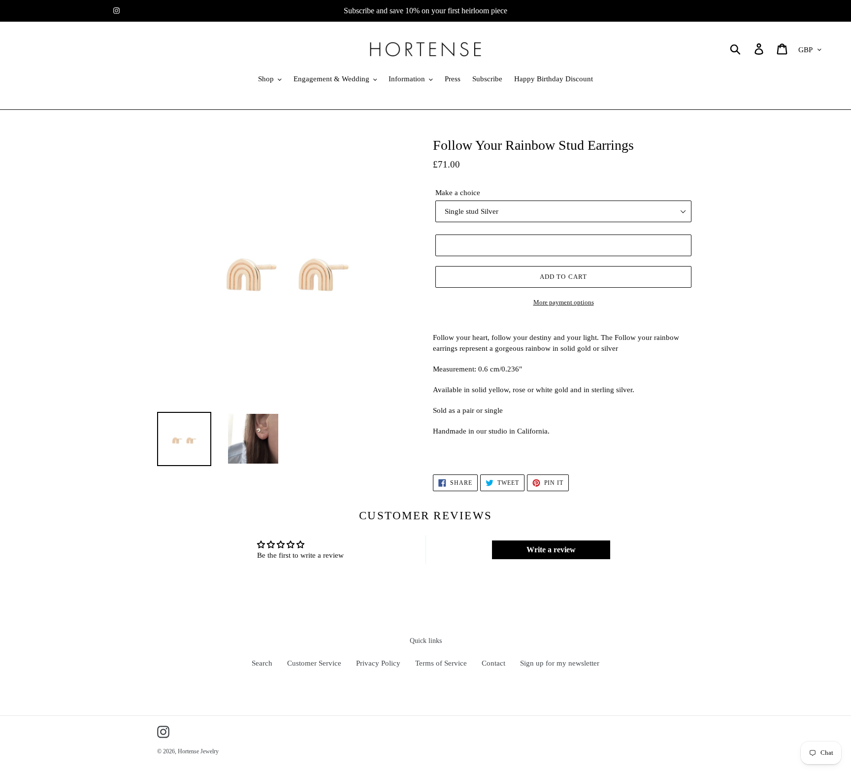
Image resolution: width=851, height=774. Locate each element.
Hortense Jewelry (198, 751)
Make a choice (457, 193)
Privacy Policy (378, 663)
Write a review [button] (551, 549)
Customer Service (314, 663)
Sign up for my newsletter (559, 663)
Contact (493, 663)
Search (262, 663)
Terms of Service (441, 663)
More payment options (563, 302)
